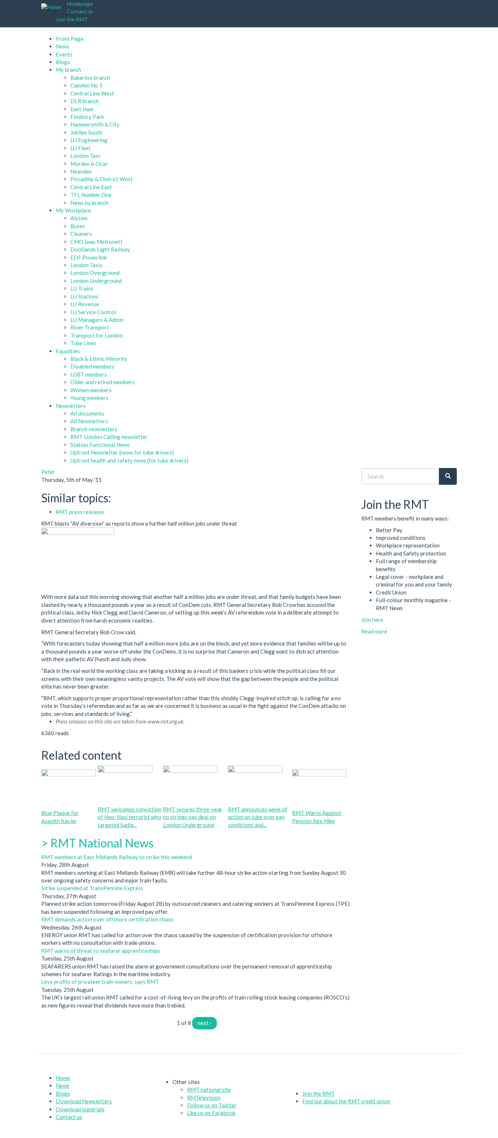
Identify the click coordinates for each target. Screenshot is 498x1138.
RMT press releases (80, 511)
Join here (372, 619)
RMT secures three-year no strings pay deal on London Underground (192, 817)
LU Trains (81, 288)
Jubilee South (86, 132)
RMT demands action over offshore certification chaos (107, 919)
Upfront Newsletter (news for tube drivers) (122, 452)
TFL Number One (91, 194)
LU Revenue (84, 304)
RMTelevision (204, 1097)
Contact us (80, 11)
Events (64, 54)
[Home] (54, 7)
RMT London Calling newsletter (109, 436)
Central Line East (91, 187)
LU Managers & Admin (97, 319)
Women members (91, 390)
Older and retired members (102, 382)
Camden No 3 (86, 85)
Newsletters (71, 405)
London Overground (95, 272)
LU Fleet (80, 148)
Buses (77, 226)
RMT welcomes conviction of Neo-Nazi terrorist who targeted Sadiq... (130, 817)
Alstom (78, 218)
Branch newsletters (93, 429)
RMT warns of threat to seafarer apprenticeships (100, 950)
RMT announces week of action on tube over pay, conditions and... (257, 817)
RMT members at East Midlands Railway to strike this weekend (116, 857)
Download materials (80, 1109)
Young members (89, 397)
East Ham (81, 109)
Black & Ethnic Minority (98, 358)
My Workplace (73, 210)
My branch (68, 69)
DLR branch (84, 101)
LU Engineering (89, 140)
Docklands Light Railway (100, 249)
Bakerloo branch (90, 77)
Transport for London (96, 335)
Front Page (69, 38)
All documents (87, 413)
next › (204, 1023)
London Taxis (86, 265)
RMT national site (209, 1089)
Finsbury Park (87, 116)
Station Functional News (100, 444)
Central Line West (92, 93)
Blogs (63, 62)
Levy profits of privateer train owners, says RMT (100, 981)
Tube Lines (83, 343)
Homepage (80, 3)
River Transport (89, 327)
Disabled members (92, 366)
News (62, 46)
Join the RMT (72, 19)
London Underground (96, 280)
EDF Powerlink (88, 257)
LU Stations (84, 296)
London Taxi (85, 155)
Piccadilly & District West (101, 179)
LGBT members (88, 374)
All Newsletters (89, 421)
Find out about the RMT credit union (346, 1101)
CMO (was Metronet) (96, 241)
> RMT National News (97, 843)
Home (63, 1078)
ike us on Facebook (213, 1113)
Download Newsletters (84, 1101)
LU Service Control (93, 312)
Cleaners (81, 233)
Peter (48, 471)
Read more (374, 631)
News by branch (89, 202)
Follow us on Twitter (212, 1105)
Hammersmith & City (95, 124)
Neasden (81, 171)
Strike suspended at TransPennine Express (92, 888)
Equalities (68, 351)
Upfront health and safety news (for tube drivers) (129, 460)
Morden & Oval (88, 163)
